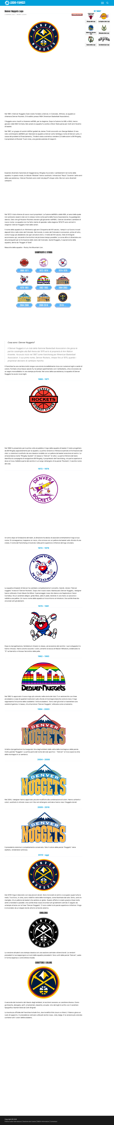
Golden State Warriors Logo (91, 33)
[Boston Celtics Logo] (91, 42)
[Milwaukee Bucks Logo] (104, 30)
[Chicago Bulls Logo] (91, 19)
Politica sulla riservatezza (13, 1121)
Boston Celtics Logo (91, 45)
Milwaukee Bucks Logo (104, 33)
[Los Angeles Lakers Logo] (104, 19)
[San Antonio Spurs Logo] (104, 42)
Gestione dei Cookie (29, 1121)
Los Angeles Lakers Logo (104, 21)
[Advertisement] (43, 68)
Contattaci (53, 1121)
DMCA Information (43, 1121)
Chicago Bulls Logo (91, 21)
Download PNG (76, 14)
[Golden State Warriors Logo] (91, 30)
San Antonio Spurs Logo (104, 45)
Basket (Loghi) (22, 14)
